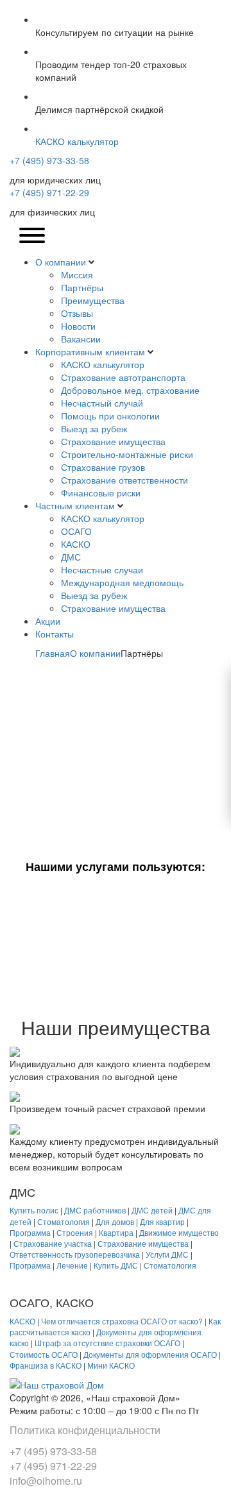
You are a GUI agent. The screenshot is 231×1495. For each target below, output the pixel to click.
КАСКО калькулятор (102, 364)
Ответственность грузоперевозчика (75, 1254)
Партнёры (82, 287)
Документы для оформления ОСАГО (150, 1354)
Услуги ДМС (167, 1254)
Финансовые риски (101, 492)
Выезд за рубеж (94, 428)
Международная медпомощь (122, 582)
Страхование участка (52, 1243)
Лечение (72, 1265)
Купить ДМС (116, 1265)
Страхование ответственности (124, 479)
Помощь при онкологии (110, 415)
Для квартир (162, 1221)
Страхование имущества (113, 441)
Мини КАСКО (111, 1365)
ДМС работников (95, 1209)
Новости (78, 325)
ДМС (71, 556)
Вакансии (81, 338)
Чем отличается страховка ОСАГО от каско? (122, 1320)
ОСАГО (76, 531)
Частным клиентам (75, 505)
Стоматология (63, 1221)
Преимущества (92, 300)
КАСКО (75, 543)
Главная (52, 652)
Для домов (115, 1221)
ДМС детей (152, 1209)
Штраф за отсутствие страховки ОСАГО (107, 1342)
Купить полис (34, 1209)
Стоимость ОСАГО (44, 1354)
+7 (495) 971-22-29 (49, 192)
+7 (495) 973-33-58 (49, 160)
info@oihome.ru (46, 1480)
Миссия (77, 274)
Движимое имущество (179, 1232)
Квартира (116, 1232)
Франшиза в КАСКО (45, 1365)
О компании (60, 261)
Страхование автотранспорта (123, 377)
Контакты (54, 633)
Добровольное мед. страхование (130, 390)
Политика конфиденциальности (85, 1430)
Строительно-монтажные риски (127, 454)
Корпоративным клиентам (90, 351)
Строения (74, 1232)
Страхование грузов (103, 466)
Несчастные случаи (102, 569)
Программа (30, 1232)
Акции (47, 620)
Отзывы (77, 313)
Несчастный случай (102, 402)
